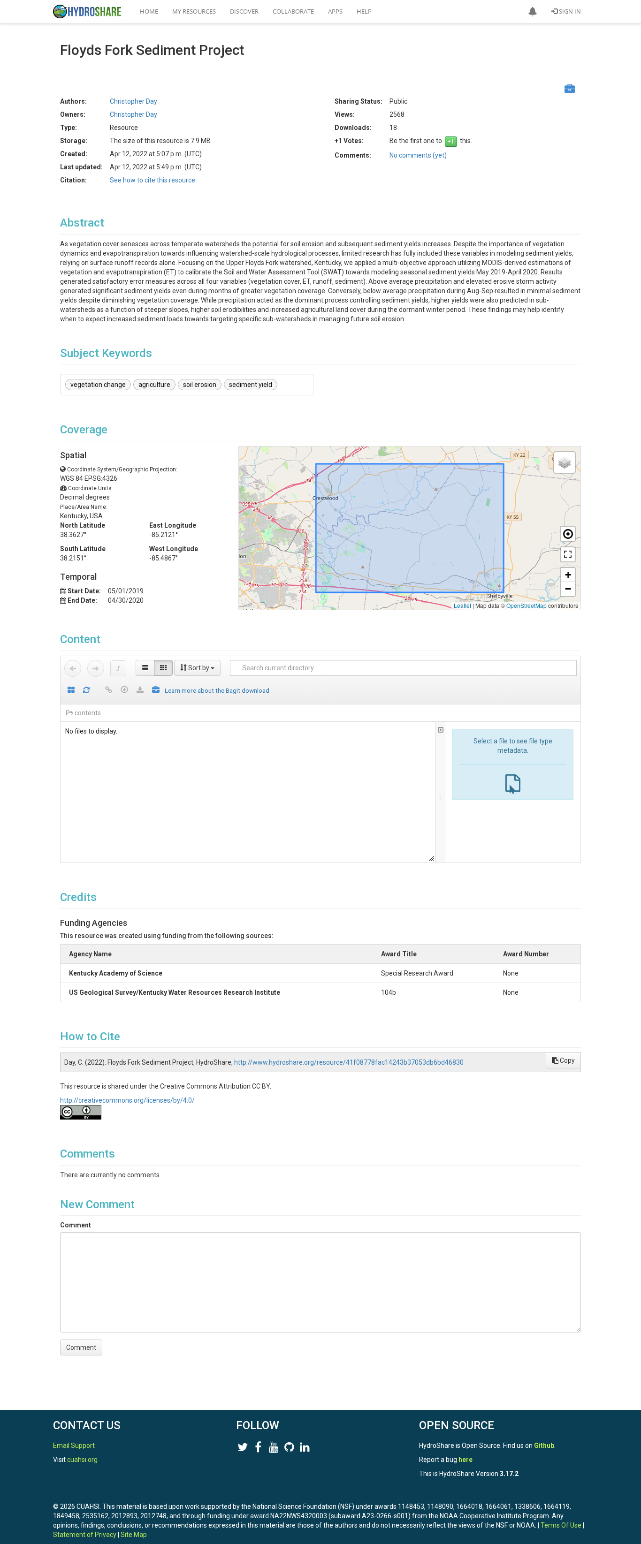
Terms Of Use (561, 1525)
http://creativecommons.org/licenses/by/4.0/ (127, 1100)
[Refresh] (86, 690)
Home (149, 11)
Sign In (569, 11)
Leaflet (462, 605)
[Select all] (71, 690)
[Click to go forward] (95, 668)
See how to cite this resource (152, 180)
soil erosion (199, 384)
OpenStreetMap (526, 605)
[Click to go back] (72, 668)
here (465, 1459)
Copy (566, 1060)
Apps (335, 11)
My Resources (194, 11)
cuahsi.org (82, 1459)
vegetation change (98, 384)
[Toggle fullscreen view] (568, 554)
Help (364, 11)
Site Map (134, 1534)
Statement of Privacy (84, 1534)
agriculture (154, 384)
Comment (75, 1225)
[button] (532, 11)
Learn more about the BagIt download (217, 690)
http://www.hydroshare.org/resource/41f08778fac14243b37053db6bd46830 (349, 1062)
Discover (244, 11)
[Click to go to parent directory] (118, 668)
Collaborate (293, 11)
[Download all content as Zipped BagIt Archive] (156, 690)
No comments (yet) (418, 155)
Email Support (74, 1445)
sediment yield (250, 384)
